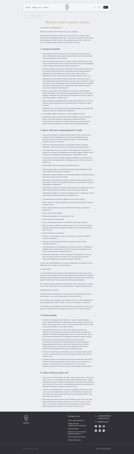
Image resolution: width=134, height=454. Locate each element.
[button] (95, 7)
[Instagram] (104, 426)
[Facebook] (96, 426)
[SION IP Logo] (67, 9)
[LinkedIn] (100, 426)
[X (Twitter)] (96, 431)
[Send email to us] (99, 7)
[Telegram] (100, 431)
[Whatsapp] (104, 431)
